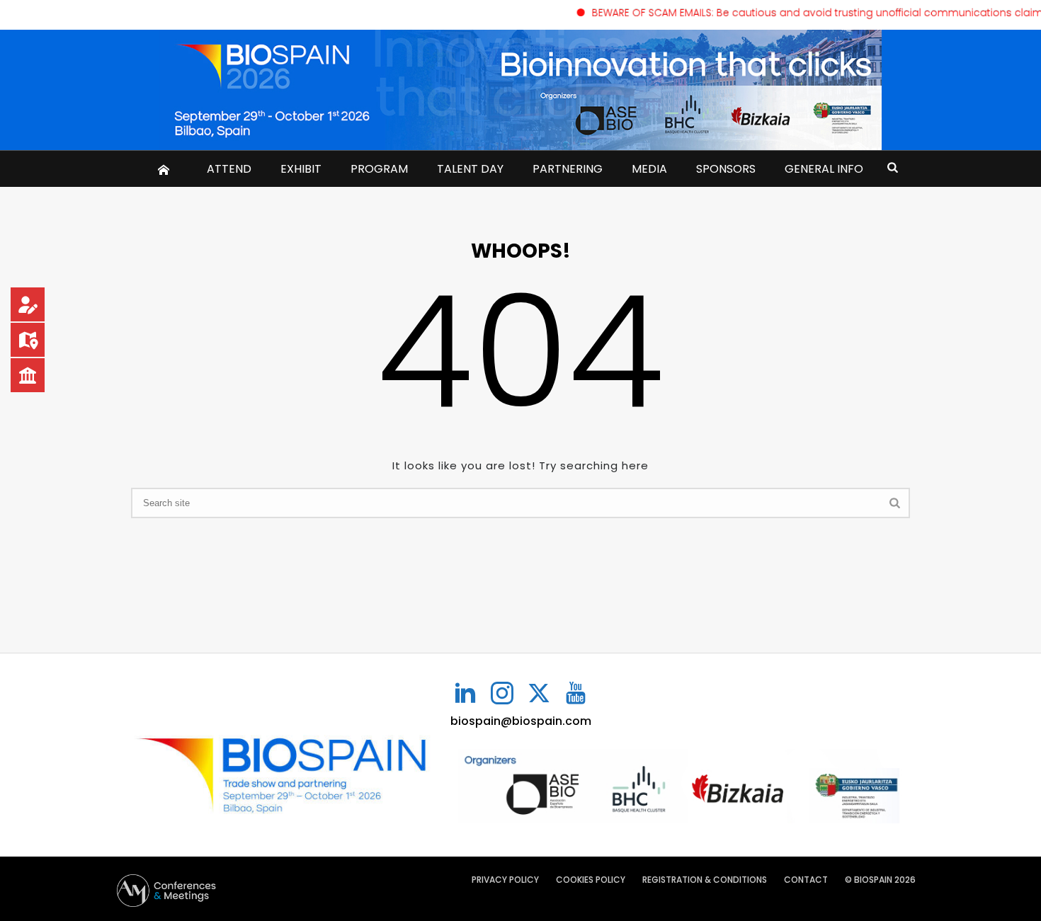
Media (649, 169)
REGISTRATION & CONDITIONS (704, 880)
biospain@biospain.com (520, 721)
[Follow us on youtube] (575, 694)
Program (379, 169)
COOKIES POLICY (590, 880)
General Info (824, 169)
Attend (229, 169)
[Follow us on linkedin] (465, 694)
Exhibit (301, 169)
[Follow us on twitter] (539, 694)
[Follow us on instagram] (502, 694)
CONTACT (806, 880)
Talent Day (470, 169)
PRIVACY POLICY (505, 880)
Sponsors (726, 169)
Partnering (568, 169)
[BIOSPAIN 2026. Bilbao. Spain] (520, 90)
